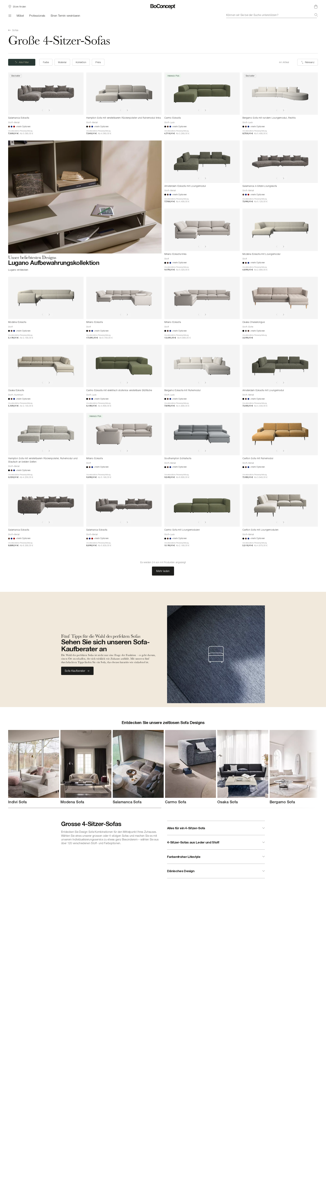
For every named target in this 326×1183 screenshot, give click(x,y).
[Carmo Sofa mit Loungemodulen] (202, 505)
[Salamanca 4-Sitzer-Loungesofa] (280, 161)
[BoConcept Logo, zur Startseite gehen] (163, 6)
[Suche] (316, 15)
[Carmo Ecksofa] (202, 93)
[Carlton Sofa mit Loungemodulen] (280, 505)
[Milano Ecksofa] (124, 298)
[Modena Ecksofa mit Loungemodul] (280, 230)
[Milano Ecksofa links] (202, 230)
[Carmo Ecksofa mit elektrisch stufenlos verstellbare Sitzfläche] (124, 366)
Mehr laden (163, 570)
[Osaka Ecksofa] (46, 366)
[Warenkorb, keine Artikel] (316, 6)
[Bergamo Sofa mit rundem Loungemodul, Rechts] (280, 93)
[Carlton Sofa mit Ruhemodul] (280, 434)
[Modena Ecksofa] (46, 298)
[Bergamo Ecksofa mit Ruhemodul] (202, 366)
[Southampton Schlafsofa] (202, 434)
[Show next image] (49, 110)
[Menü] (9, 15)
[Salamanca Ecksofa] (46, 93)
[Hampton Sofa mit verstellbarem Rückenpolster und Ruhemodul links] (124, 93)
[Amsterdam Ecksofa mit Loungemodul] (202, 161)
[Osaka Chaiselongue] (280, 298)
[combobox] (272, 14)
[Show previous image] (42, 110)
